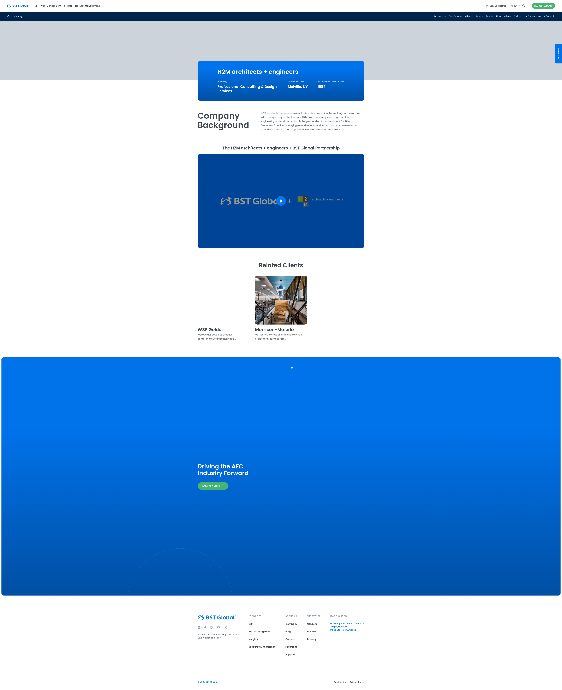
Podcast (518, 16)
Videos (507, 16)
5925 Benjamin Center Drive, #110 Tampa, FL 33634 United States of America (346, 626)
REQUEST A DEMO (543, 5)
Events (489, 16)
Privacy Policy (357, 682)
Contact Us (340, 682)
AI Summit (549, 16)
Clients (469, 16)
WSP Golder (210, 329)
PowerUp (311, 631)
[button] (281, 201)
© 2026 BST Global (207, 681)
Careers (290, 639)
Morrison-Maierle (274, 329)
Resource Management (87, 5)
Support (290, 654)
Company (291, 624)
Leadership (440, 16)
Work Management (51, 5)
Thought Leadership (496, 5)
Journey (311, 639)
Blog (498, 16)
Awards (479, 16)
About (514, 5)
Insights (68, 5)
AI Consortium (533, 16)
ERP (36, 5)
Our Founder (455, 16)
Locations (291, 646)
